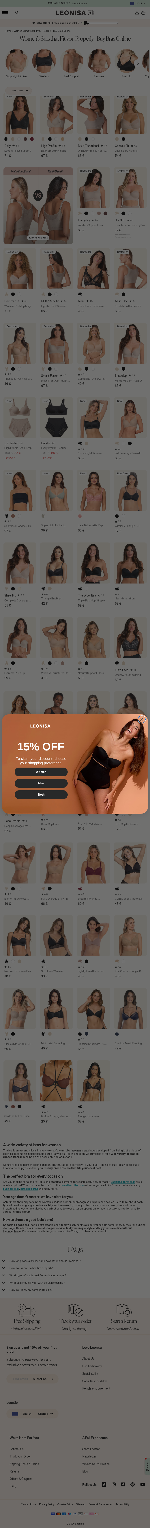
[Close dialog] (141, 719)
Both (41, 794)
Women (41, 771)
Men (41, 783)
